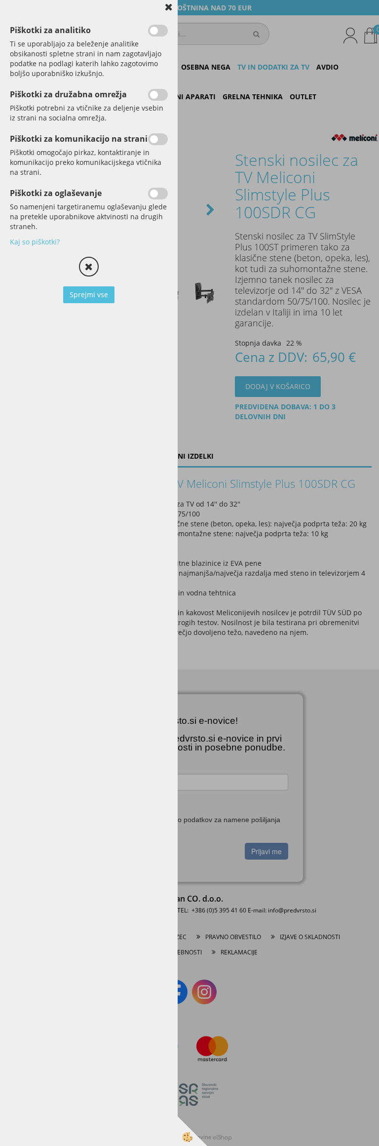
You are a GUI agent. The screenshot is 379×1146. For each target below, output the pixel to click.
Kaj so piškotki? (35, 241)
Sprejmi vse (89, 294)
